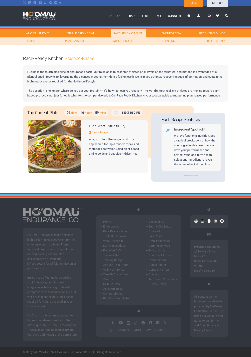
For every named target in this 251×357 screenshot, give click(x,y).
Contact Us (156, 274)
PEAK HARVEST (74, 41)
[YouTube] (40, 2)
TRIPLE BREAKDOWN (81, 33)
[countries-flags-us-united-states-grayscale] (196, 221)
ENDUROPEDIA (171, 33)
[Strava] (60, 2)
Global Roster (157, 265)
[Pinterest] (50, 2)
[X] (24, 2)
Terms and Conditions (163, 279)
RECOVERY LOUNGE (212, 33)
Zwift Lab (109, 279)
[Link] (114, 141)
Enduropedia (111, 226)
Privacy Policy (157, 284)
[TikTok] (45, 2)
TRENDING (168, 41)
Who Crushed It (113, 241)
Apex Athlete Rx (113, 288)
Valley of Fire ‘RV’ (114, 269)
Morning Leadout (114, 245)
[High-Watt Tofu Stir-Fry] (54, 146)
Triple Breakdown (114, 236)
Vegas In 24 (156, 221)
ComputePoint (112, 293)
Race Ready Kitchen (115, 231)
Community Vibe (159, 245)
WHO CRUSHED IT (37, 33)
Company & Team (160, 269)
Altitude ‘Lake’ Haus (115, 265)
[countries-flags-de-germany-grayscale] (202, 221)
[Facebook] (34, 2)
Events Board (157, 260)
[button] (124, 15)
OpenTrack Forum (160, 255)
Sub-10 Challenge (160, 226)
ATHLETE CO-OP (123, 41)
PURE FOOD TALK (214, 41)
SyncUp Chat (157, 250)
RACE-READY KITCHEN (128, 33)
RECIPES (31, 41)
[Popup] (226, 16)
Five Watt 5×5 (112, 250)
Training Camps (113, 260)
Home (107, 221)
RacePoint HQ (157, 236)
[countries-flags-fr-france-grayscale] (209, 221)
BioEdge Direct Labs (116, 298)
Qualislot (154, 231)
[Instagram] (29, 2)
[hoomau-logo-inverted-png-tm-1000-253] (40, 16)
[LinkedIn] (55, 2)
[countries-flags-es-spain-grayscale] (215, 221)
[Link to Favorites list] (217, 16)
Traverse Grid (111, 255)
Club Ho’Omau (112, 284)
